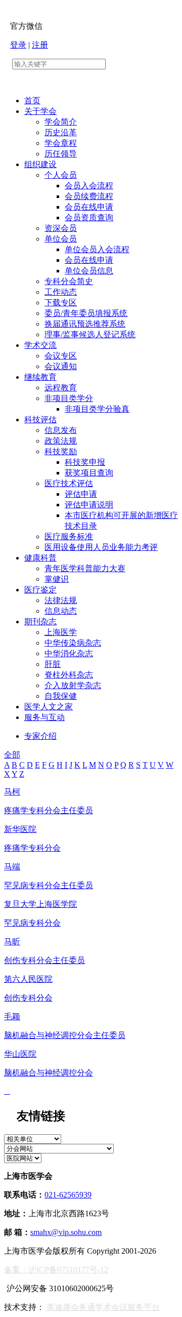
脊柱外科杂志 (68, 674)
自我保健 (60, 696)
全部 (12, 754)
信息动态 (60, 611)
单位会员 (60, 238)
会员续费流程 (89, 196)
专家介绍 (40, 736)
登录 (18, 45)
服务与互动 (44, 717)
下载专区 (60, 302)
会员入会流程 (89, 185)
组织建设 (40, 164)
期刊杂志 (40, 621)
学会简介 (60, 121)
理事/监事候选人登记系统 (89, 334)
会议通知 (60, 366)
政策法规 (60, 440)
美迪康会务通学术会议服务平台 (103, 1307)
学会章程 (60, 143)
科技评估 (40, 419)
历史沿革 (60, 132)
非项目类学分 (68, 398)
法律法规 (60, 600)
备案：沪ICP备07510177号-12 (56, 1269)
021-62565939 (68, 1194)
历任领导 (60, 153)
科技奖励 (60, 451)
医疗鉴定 (40, 589)
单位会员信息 (89, 270)
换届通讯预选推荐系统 (84, 324)
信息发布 (60, 430)
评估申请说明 (89, 504)
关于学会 (40, 111)
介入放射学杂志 (72, 685)
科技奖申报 (85, 462)
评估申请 (81, 494)
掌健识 (56, 579)
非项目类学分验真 (97, 409)
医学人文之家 (48, 706)
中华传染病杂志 (72, 642)
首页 (32, 100)
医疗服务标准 (68, 536)
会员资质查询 (89, 217)
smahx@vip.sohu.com (66, 1232)
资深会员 (60, 228)
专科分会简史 (68, 281)
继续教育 (40, 377)
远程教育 (60, 387)
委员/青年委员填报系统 (85, 313)
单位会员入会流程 (97, 249)
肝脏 (52, 664)
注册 (40, 45)
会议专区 (60, 355)
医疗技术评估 (68, 483)
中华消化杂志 (68, 653)
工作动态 (60, 292)
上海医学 (60, 632)
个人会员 (60, 175)
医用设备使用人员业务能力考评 (101, 547)
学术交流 (40, 345)
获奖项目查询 (89, 472)
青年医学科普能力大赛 (84, 568)
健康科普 (40, 557)
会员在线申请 (89, 207)
